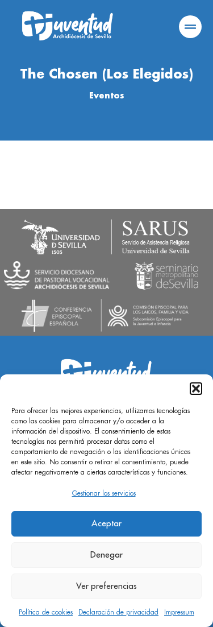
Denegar (106, 555)
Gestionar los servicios (104, 493)
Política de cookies (46, 612)
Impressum (179, 612)
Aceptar (106, 523)
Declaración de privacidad (118, 612)
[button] (196, 388)
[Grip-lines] (190, 26)
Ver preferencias (106, 586)
